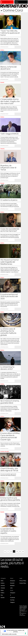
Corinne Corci (5, 46)
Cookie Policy (22, 583)
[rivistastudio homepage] (14, 6)
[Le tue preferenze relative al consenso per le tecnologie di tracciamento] (25, 633)
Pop (2, 595)
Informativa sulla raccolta (9, 634)
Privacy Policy (22, 580)
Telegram (12, 602)
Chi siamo (12, 580)
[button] (21, 2)
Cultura (2, 583)
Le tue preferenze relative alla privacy (15, 631)
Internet (3, 585)
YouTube (12, 600)
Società (2, 597)
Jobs (11, 588)
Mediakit (12, 585)
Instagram (12, 592)
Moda (2, 590)
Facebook (12, 597)
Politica (2, 592)
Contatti (12, 583)
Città (2, 580)
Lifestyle (3, 588)
